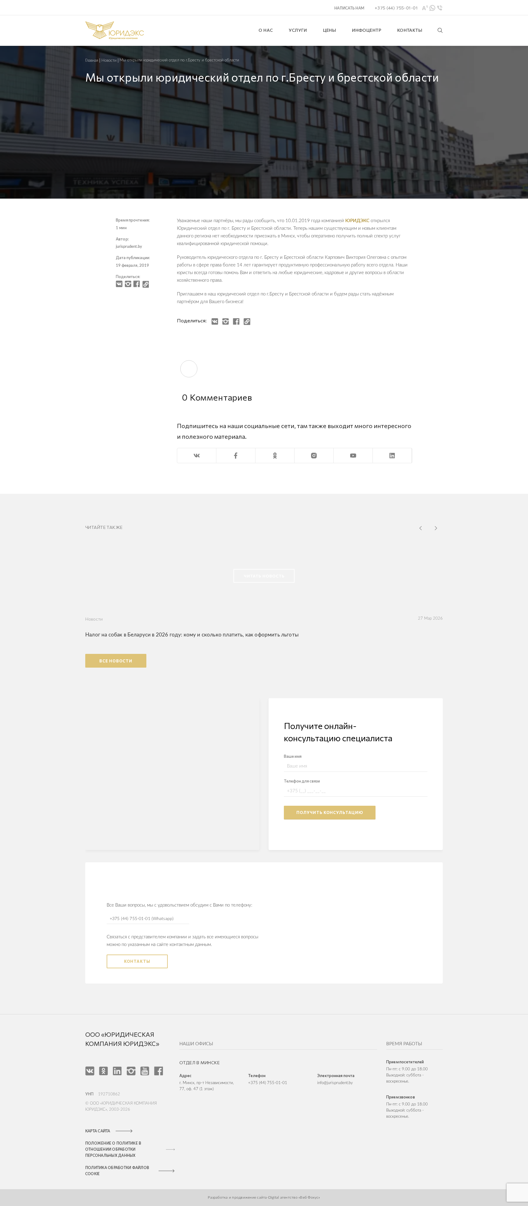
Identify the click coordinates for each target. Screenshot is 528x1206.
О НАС (265, 30)
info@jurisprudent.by (335, 1083)
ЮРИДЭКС (357, 220)
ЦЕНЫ (329, 30)
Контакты (137, 961)
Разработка (218, 1197)
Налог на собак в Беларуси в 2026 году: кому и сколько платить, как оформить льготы (192, 634)
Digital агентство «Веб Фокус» (294, 1197)
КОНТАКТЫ (409, 30)
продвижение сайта (249, 1197)
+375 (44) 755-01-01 (267, 1083)
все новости (115, 660)
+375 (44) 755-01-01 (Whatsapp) (142, 919)
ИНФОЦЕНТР (366, 30)
